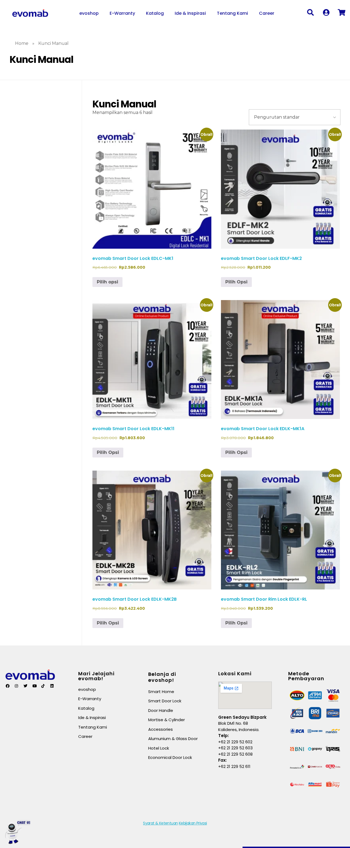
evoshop (89, 13)
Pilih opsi (107, 281)
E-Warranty (122, 13)
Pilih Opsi (236, 281)
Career (266, 13)
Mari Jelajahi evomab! (96, 676)
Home (21, 43)
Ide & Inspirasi (190, 13)
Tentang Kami (232, 13)
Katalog (155, 13)
